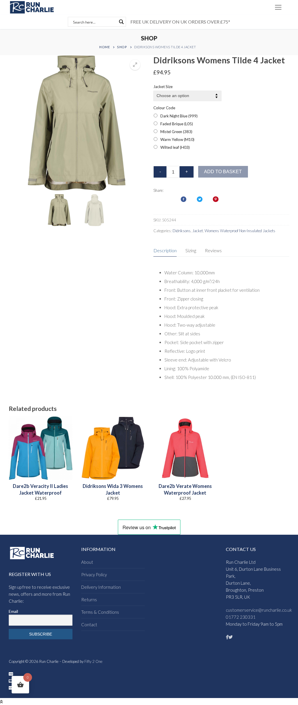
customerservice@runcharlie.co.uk (259, 610)
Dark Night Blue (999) (179, 116)
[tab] (165, 251)
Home (104, 47)
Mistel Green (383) (176, 131)
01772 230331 (241, 617)
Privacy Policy (94, 574)
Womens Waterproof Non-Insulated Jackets (240, 230)
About (87, 562)
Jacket (197, 230)
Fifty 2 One (93, 661)
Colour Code (164, 107)
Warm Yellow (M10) (177, 139)
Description (165, 250)
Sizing (190, 250)
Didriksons (182, 230)
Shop (122, 47)
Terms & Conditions (100, 612)
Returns (89, 599)
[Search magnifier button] (121, 22)
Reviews (213, 250)
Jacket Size (163, 86)
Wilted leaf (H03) (175, 147)
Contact (89, 624)
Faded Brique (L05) (176, 123)
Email (13, 611)
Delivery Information (101, 587)
